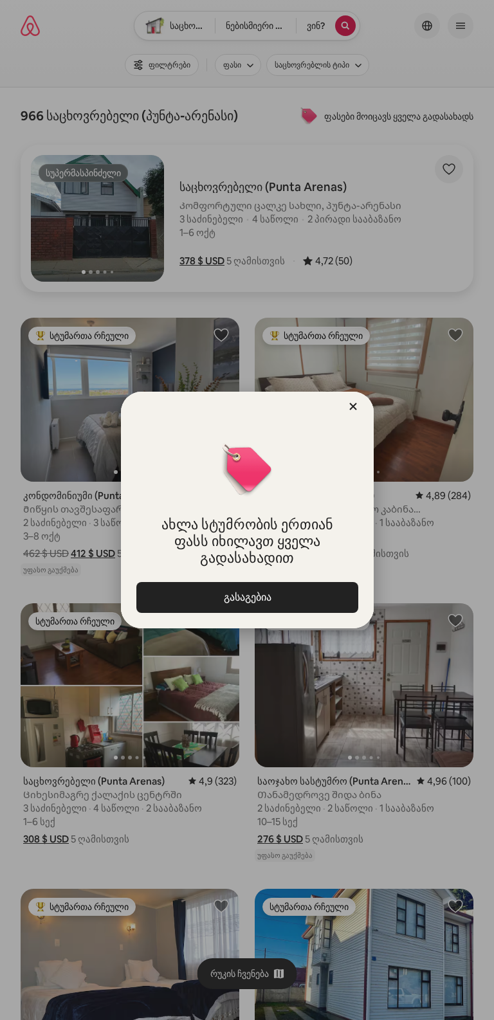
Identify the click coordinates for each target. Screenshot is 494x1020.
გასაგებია (247, 597)
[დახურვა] (353, 406)
